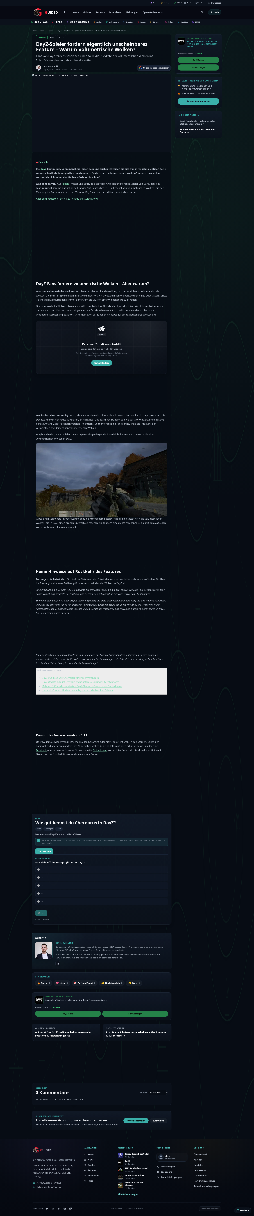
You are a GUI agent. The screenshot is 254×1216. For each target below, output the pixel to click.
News (75, 12)
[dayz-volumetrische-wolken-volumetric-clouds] (101, 479)
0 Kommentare (76, 70)
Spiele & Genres (151, 12)
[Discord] (47, 1209)
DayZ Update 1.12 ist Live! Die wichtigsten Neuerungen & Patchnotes (80, 681)
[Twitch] (70, 1209)
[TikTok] (59, 1209)
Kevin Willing (54, 66)
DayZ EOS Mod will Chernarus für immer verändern (70, 677)
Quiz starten (44, 851)
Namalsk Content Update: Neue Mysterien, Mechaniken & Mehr (77, 690)
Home (65, 12)
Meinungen (132, 12)
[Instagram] (53, 1209)
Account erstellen (136, 1120)
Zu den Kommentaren (198, 101)
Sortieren (143, 1092)
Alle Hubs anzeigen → (129, 1194)
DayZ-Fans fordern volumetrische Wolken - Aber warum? (197, 122)
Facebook (41, 750)
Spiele (42, 31)
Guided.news (100, 750)
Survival (51, 31)
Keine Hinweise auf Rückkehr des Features (197, 131)
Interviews (115, 12)
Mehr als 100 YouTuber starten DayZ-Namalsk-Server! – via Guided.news (82, 686)
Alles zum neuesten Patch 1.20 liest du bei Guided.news (67, 198)
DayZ (52, 37)
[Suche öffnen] (202, 12)
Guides (87, 12)
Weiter (41, 913)
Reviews (100, 12)
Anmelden (158, 1120)
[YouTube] (65, 1209)
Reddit (65, 183)
